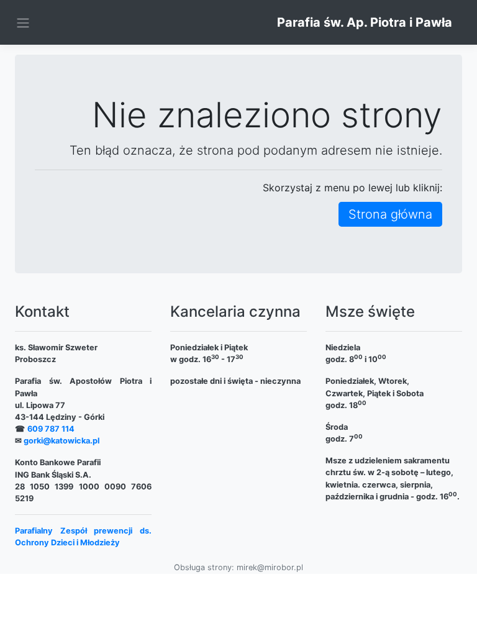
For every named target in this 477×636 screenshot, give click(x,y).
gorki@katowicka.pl (61, 440)
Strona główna (390, 214)
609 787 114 (51, 429)
